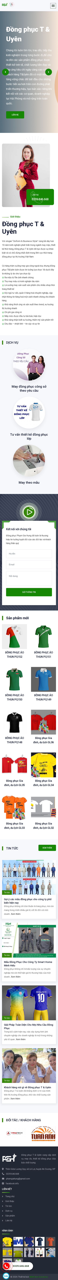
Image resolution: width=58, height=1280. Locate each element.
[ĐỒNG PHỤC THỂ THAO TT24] (50, 1252)
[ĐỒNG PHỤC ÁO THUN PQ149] (43, 679)
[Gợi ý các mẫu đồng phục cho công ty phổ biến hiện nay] (29, 877)
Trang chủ (9, 1196)
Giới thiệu (9, 1201)
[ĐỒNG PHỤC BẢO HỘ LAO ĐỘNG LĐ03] (18, 1241)
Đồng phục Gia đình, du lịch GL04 (43, 783)
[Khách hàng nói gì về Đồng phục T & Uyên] (29, 1065)
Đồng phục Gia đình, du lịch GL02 (43, 825)
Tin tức (8, 1206)
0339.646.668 (40, 199)
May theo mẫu (29, 482)
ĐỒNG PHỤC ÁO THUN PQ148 (14, 740)
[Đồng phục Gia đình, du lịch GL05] (14, 764)
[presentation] (5, 72)
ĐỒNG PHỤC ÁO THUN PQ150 (14, 697)
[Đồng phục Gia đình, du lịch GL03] (14, 807)
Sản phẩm (10, 1215)
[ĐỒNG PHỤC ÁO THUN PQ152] (14, 636)
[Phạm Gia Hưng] (8, 4)
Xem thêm (16, 914)
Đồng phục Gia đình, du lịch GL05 (14, 783)
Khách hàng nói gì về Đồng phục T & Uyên (27, 1087)
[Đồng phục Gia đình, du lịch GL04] (43, 764)
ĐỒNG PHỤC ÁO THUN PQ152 (14, 654)
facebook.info (12, 1183)
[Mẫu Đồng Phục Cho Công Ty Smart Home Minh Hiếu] (29, 940)
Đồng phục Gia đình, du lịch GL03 (14, 825)
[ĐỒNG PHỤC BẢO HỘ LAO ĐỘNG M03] (29, 1241)
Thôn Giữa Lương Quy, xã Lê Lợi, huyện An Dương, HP (30, 1169)
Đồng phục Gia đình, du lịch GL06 (43, 740)
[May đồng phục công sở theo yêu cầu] (29, 364)
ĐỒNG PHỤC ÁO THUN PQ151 (43, 654)
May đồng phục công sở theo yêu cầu (29, 388)
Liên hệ (15, 115)
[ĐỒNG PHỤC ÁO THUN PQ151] (43, 636)
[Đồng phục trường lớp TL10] (18, 1252)
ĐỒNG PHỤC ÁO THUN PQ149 (43, 697)
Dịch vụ (8, 1211)
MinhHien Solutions (38, 1277)
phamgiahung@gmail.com (18, 1178)
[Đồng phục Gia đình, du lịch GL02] (43, 807)
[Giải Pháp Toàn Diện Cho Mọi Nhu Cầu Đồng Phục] (29, 1002)
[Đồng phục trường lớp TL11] (7, 1252)
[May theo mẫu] (29, 460)
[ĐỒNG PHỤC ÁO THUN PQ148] (14, 722)
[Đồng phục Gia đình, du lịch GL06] (43, 722)
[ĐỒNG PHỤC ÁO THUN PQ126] (50, 1241)
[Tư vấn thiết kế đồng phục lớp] (29, 412)
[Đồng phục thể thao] (40, 1252)
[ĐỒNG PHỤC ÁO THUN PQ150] (14, 679)
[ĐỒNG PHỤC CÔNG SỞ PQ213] (29, 1252)
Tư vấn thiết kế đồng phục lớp (29, 436)
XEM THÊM (47, 848)
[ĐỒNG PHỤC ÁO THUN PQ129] (40, 1241)
